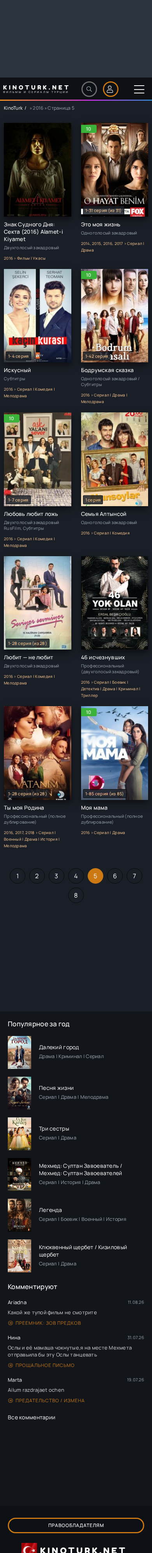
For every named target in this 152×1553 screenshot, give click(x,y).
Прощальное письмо (45, 1365)
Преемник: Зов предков (48, 1323)
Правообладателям (76, 1525)
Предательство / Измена (50, 1400)
